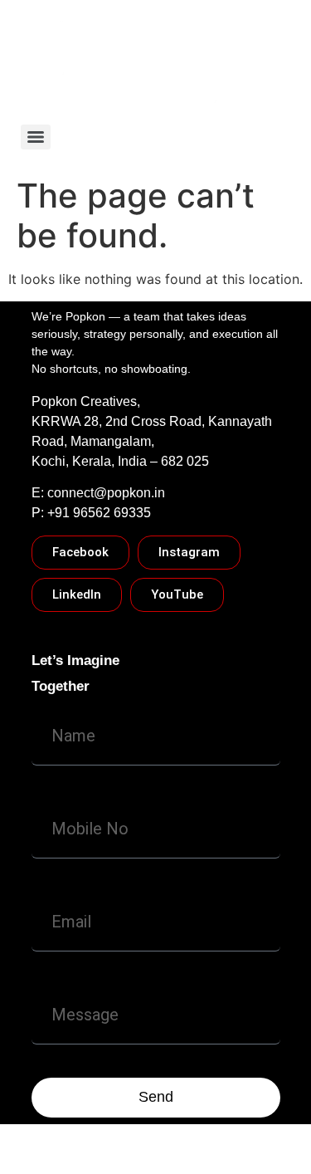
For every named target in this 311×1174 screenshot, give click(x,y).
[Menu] (36, 137)
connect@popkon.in (106, 493)
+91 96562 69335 (99, 513)
